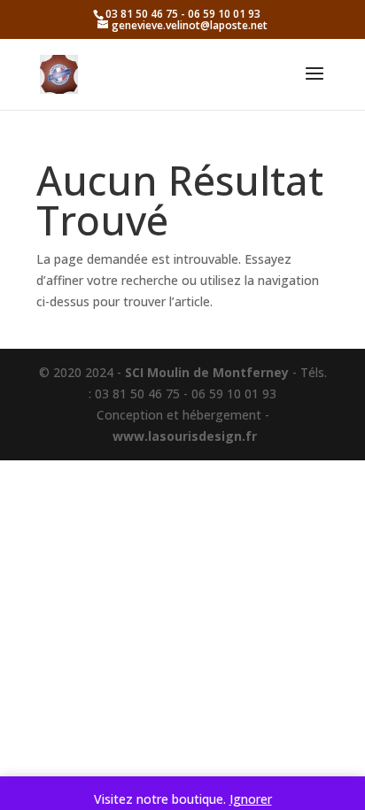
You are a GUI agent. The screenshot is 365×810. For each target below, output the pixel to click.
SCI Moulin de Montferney (207, 372)
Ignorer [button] (250, 799)
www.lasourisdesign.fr (185, 436)
